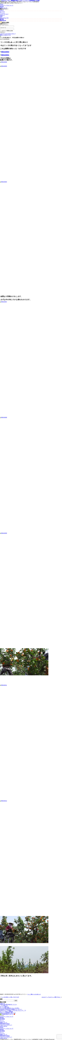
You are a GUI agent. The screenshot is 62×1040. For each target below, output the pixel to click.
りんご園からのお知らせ (34, 994)
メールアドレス (4, 25)
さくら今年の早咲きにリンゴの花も (9, 1008)
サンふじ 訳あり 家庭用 (6, 1011)
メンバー (2, 1021)
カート (2, 1020)
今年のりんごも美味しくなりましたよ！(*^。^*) (13, 1010)
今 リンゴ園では (4, 1007)
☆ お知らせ (4, 1005)
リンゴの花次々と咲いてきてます (10, 997)
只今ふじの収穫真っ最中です (8, 1013)
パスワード (3, 27)
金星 (1, 16)
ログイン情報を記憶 (7, 30)
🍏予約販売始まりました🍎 (7, 1014)
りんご (2, 10)
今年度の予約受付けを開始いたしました (11, 1009)
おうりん (2, 11)
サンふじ (2, 12)
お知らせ (2, 1003)
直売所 (2, 6)
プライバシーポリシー (6, 1025)
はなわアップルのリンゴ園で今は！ (51, 997)
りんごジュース (4, 18)
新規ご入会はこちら (5, 35)
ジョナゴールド (4, 14)
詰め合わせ (3, 20)
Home (1, 4)
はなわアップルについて (6, 5)
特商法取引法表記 (5, 1023)
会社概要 (2, 1019)
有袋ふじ (2, 15)
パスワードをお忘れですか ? (8, 33)
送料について (3, 7)
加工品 (2, 19)
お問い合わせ (3, 1026)
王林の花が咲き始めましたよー (8, 1004)
